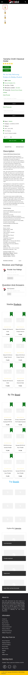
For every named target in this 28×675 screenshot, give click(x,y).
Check (14, 103)
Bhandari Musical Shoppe (16, 90)
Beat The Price (5, 622)
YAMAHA (10, 121)
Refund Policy (20, 146)
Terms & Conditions (6, 644)
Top (14, 481)
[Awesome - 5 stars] (16, 272)
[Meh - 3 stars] (12, 272)
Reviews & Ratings (8, 260)
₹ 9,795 (7, 424)
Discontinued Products (7, 630)
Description (8, 146)
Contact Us (4, 618)
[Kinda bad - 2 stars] (10, 272)
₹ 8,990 (20, 476)
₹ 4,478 (7, 360)
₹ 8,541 (20, 385)
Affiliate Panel (5, 654)
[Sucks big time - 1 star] (8, 272)
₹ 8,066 (7, 334)
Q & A (20, 260)
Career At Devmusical (6, 626)
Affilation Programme (6, 632)
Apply (14, 115)
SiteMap (4, 650)
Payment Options (6, 624)
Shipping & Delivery (6, 642)
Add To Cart (16, 140)
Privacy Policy (5, 620)
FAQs (3, 652)
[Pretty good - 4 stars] (14, 272)
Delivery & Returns (6, 628)
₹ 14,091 (8, 385)
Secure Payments (6, 640)
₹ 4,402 (20, 334)
